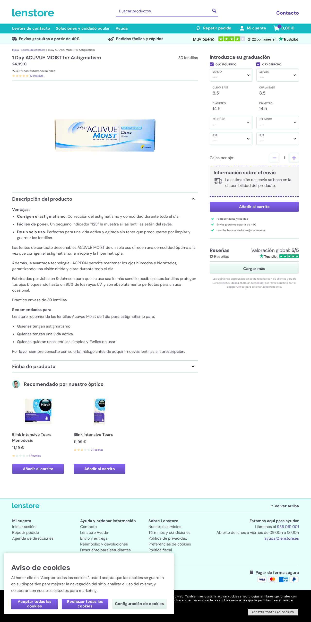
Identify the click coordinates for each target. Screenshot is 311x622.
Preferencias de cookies (169, 544)
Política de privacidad (167, 538)
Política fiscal (160, 550)
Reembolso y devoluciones (104, 544)
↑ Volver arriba (284, 506)
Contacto (287, 13)
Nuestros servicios (164, 526)
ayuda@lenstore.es (281, 538)
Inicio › (16, 50)
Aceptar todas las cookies (35, 604)
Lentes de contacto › (34, 50)
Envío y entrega (94, 538)
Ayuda (122, 28)
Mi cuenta (256, 28)
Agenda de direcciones (32, 538)
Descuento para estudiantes (105, 550)
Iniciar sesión (23, 526)
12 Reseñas (36, 76)
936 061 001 (288, 526)
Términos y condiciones (169, 532)
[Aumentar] (294, 158)
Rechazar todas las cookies (85, 604)
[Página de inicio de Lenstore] (34, 13)
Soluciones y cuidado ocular (83, 28)
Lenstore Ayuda (94, 532)
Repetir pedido (217, 28)
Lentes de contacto (31, 28)
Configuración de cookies (139, 603)
